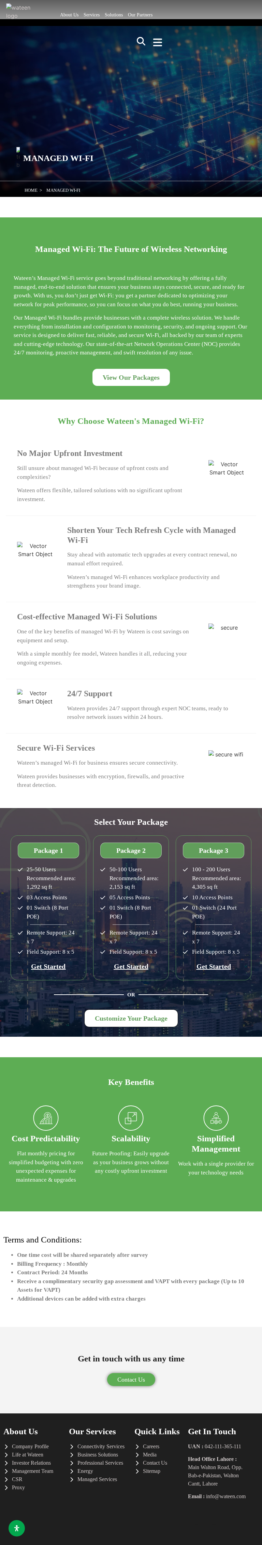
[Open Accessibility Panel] (17, 1528)
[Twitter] (213, 1515)
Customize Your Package (131, 1018)
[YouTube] (213, 1533)
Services (92, 14)
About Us (69, 14)
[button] (141, 43)
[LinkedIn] (230, 1515)
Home (31, 190)
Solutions (114, 14)
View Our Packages (131, 377)
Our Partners (140, 14)
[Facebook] (196, 1515)
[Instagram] (196, 1533)
